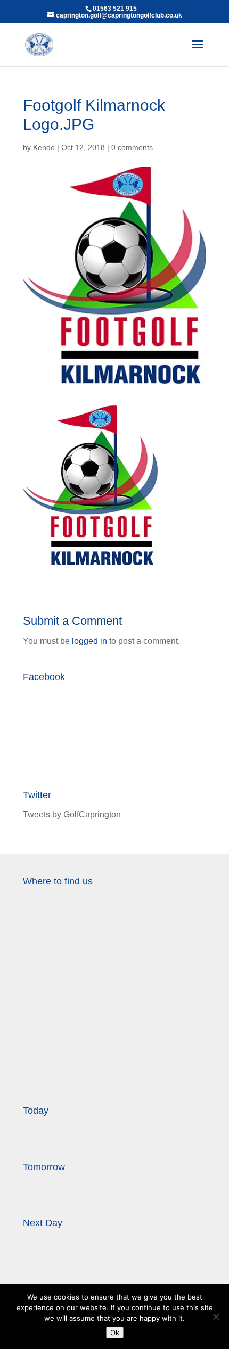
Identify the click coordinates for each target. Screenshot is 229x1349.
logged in (89, 640)
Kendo (44, 147)
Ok (114, 1332)
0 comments (132, 147)
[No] (215, 1316)
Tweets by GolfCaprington (72, 814)
